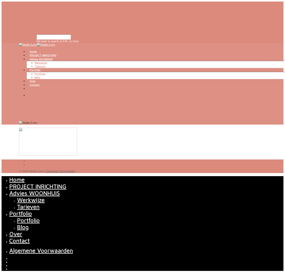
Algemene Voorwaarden (60, 171)
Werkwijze (41, 62)
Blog (37, 77)
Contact (35, 84)
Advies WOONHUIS (41, 59)
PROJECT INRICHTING (43, 55)
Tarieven (40, 66)
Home (33, 51)
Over (33, 81)
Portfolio (35, 70)
